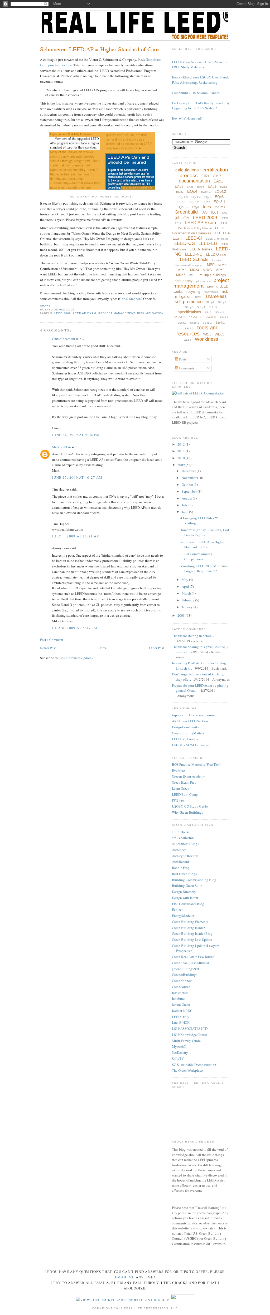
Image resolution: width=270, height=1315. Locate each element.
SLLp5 (213, 307)
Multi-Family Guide (186, 1040)
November (189, 477)
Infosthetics (180, 992)
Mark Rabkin (61, 446)
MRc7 (180, 275)
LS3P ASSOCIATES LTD (190, 1028)
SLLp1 (210, 302)
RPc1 (198, 296)
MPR (211, 265)
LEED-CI (193, 238)
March (187, 593)
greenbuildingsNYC (186, 968)
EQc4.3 (183, 197)
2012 (181, 444)
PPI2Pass (178, 800)
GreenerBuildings (184, 974)
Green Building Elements (190, 921)
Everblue (178, 770)
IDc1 (214, 212)
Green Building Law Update (192, 939)
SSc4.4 (210, 317)
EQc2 (180, 191)
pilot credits (203, 281)
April (186, 586)
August (187, 498)
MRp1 (192, 275)
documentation (194, 181)
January (188, 607)
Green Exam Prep (184, 782)
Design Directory (184, 891)
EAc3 (179, 187)
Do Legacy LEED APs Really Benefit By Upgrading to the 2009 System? (201, 106)
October (188, 484)
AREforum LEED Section (190, 721)
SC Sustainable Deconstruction (194, 1064)
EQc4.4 (196, 197)
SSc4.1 (219, 312)
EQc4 (192, 191)
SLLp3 (189, 307)
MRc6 (219, 270)
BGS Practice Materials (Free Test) (196, 764)
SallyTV (178, 1058)
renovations (211, 291)
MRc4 (194, 270)
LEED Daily (180, 1016)
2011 (181, 451)
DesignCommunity (185, 727)
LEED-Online (216, 254)
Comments (186, 368)
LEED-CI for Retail (217, 238)
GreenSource (181, 986)
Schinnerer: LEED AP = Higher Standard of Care (99, 49)
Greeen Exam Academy (188, 776)
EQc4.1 (206, 191)
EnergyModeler (183, 915)
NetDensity (180, 1052)
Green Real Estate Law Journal (193, 956)
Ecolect (177, 909)
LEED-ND (193, 254)
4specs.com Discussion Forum (193, 715)
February (188, 600)
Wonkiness (206, 339)
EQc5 (207, 197)
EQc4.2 (220, 192)
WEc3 (219, 334)
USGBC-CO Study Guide (190, 806)
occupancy (183, 281)
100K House (181, 831)
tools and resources (197, 331)
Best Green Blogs (184, 873)
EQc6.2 (194, 202)
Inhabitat (178, 998)
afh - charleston (183, 837)
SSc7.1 (220, 322)
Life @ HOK (181, 1022)
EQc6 (219, 197)
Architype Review (185, 855)
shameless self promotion (201, 299)
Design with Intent (185, 897)
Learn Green (180, 788)
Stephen (135, 298)
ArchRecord (180, 861)
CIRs (205, 176)
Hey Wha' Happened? (187, 118)
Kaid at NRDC (182, 1010)
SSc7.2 (189, 328)
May (185, 579)
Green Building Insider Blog (192, 933)
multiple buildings (213, 275)
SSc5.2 (181, 322)
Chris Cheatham (63, 338)
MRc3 (181, 270)
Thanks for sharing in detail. (192, 635)
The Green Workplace (187, 1070)
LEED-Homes (201, 249)
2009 (181, 464)
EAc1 (218, 181)
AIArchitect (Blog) (185, 843)
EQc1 (223, 186)
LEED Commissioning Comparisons (196, 556)
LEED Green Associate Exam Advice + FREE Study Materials (199, 65)
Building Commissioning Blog (194, 879)
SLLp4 (201, 307)
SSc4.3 (195, 317)
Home (102, 647)
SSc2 (208, 312)
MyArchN (179, 1046)
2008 (181, 615)
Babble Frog (181, 867)
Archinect (179, 849)
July (185, 505)
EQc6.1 (181, 202)
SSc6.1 (194, 322)
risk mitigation (150, 313)
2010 (181, 458)
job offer (182, 217)
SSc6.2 (207, 322)
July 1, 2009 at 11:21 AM (76, 536)
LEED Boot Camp (185, 794)
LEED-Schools (194, 259)
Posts (182, 359)
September (189, 491)
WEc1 (207, 334)
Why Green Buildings (187, 812)
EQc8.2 (182, 207)
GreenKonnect (182, 980)
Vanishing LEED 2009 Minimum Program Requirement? (204, 568)
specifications (189, 312)
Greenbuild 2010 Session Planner (195, 92)
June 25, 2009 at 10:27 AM (77, 477)
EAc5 (190, 186)
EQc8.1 (219, 202)
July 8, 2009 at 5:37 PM (74, 627)
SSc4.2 (179, 317)
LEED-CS (184, 243)
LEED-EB (208, 243)
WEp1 (187, 339)
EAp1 (212, 187)
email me (124, 1277)
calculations (187, 169)
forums (220, 207)
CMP (217, 176)
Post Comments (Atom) (76, 657)
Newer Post (48, 647)
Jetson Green (181, 1004)
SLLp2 (222, 302)
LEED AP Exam (84, 313)
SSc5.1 (223, 317)
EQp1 (195, 207)
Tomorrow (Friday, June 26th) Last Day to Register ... (204, 532)
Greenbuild (186, 212)
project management (116, 313)
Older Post (156, 647)
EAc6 (200, 186)
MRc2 (222, 264)
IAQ (204, 212)
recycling (193, 292)
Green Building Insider (188, 927)
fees (207, 207)
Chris (123, 298)
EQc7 (206, 202)
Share (45, 305)
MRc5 (207, 270)
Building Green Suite (187, 885)
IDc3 (225, 212)
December (189, 470)
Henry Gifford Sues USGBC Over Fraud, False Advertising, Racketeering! (200, 80)
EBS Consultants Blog (188, 903)
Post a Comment (51, 639)
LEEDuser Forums (185, 738)
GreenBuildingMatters (188, 733)
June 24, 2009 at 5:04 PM (76, 434)
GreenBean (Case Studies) (190, 962)
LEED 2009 (62, 313)
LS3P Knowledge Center (189, 1034)
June (185, 512)
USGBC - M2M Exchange (190, 745)
